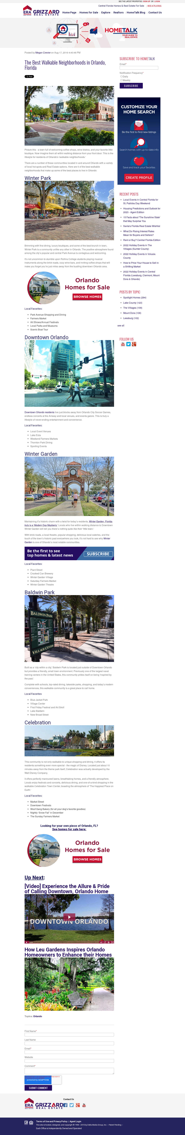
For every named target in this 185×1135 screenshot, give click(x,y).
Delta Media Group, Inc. (97, 1125)
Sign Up (146, 1)
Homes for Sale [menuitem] (88, 12)
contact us (68, 1099)
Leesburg (131, 318)
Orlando (37, 1016)
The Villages (132, 307)
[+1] (85, 1112)
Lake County (132, 302)
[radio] (139, 76)
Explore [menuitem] (105, 12)
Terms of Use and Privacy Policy (51, 1121)
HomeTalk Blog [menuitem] (136, 12)
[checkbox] (139, 78)
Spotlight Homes (134, 297)
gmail (78, 1105)
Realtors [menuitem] (118, 12)
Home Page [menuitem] (69, 12)
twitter (72, 1105)
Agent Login (75, 1121)
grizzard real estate (44, 1103)
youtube (84, 1105)
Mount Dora (132, 313)
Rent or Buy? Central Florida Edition (141, 240)
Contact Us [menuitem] (155, 12)
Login (157, 1)
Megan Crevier (43, 52)
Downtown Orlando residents (39, 412)
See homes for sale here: (69, 829)
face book (65, 1105)
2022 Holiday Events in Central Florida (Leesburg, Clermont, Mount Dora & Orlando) (141, 275)
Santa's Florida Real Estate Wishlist (141, 226)
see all (121, 325)
